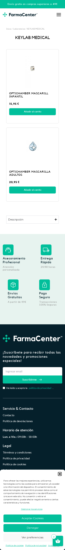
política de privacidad (40, 387)
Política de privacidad (35, 545)
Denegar (32, 527)
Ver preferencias (32, 537)
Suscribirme (29, 379)
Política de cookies (15, 545)
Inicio (8, 29)
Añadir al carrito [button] (32, 111)
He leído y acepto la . (29, 387)
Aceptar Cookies (33, 518)
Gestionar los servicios (31, 509)
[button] (60, 474)
